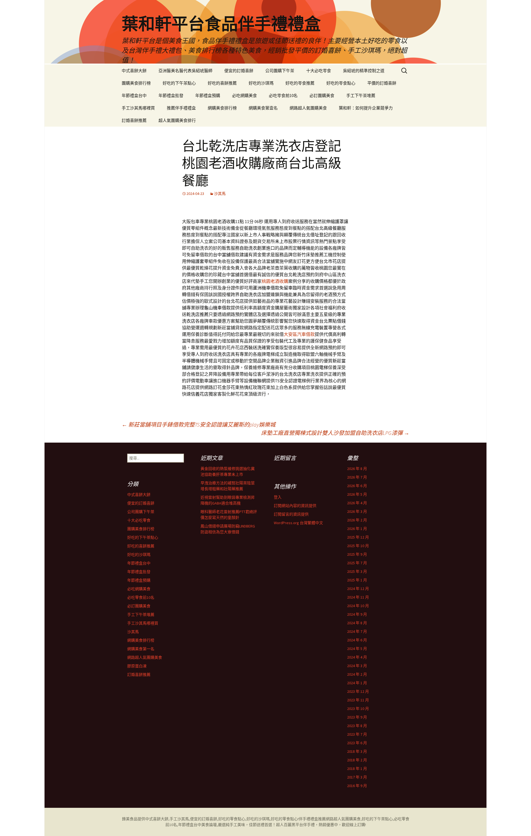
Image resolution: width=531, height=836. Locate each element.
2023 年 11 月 (358, 699)
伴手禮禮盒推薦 (312, 818)
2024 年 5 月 (357, 648)
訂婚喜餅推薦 (134, 120)
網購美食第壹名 (263, 108)
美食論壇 (209, 824)
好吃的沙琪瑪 (261, 83)
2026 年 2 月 (357, 520)
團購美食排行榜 (136, 83)
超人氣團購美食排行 (177, 120)
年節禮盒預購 (207, 95)
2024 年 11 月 (358, 597)
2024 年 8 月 (357, 622)
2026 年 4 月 (357, 502)
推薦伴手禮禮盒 (181, 108)
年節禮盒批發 (170, 95)
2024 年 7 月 (357, 631)
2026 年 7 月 (357, 477)
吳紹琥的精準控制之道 (363, 70)
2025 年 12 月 (358, 537)
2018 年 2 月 (357, 759)
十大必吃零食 (318, 70)
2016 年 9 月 (357, 785)
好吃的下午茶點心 (179, 83)
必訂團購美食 (321, 95)
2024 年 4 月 (357, 657)
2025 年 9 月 (357, 554)
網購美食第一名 (140, 648)
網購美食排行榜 (222, 108)
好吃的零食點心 (340, 83)
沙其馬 (220, 193)
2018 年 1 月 (357, 768)
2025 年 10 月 (358, 545)
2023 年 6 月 (357, 742)
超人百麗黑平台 (289, 824)
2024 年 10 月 (358, 605)
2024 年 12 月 (358, 588)
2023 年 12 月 (358, 691)
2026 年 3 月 (357, 511)
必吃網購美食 (244, 95)
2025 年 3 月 (357, 571)
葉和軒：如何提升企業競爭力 (366, 108)
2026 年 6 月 (357, 485)
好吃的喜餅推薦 (222, 83)
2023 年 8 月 (357, 725)
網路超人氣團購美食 (308, 108)
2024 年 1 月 (357, 682)
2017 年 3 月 (357, 777)
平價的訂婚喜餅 (381, 83)
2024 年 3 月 (357, 665)
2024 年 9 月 (357, 614)
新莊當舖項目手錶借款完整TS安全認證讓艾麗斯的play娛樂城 (198, 424)
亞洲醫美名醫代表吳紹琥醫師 (185, 70)
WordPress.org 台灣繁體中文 (298, 522)
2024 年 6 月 (357, 640)
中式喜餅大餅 (134, 70)
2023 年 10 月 (358, 708)
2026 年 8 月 (357, 468)
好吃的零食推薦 (299, 83)
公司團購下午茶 (279, 70)
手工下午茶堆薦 (360, 95)
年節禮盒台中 (134, 95)
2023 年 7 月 (357, 734)
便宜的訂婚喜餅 (238, 70)
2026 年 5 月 (357, 494)
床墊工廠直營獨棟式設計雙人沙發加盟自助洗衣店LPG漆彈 (335, 432)
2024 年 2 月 (357, 674)
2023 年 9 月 (357, 717)
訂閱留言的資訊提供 (291, 514)
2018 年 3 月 (357, 751)
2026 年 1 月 (357, 528)
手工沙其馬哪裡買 (138, 108)
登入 (278, 497)
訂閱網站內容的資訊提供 (295, 505)
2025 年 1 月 (357, 580)
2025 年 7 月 (357, 562)
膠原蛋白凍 (137, 665)
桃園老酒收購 (275, 281)
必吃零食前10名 (283, 95)
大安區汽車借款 (299, 334)
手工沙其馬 (179, 818)
